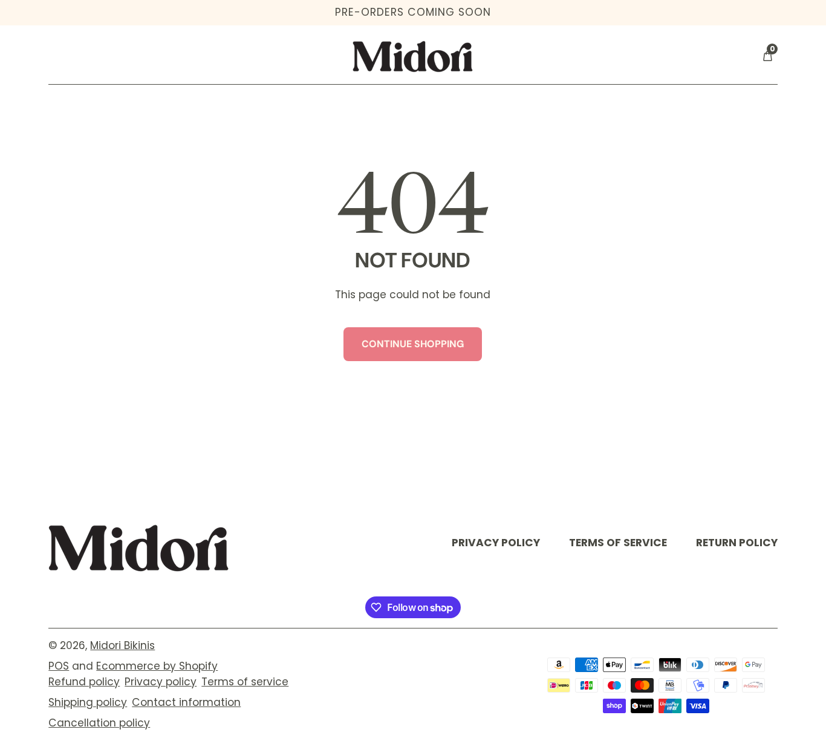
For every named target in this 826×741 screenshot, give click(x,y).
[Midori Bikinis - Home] (413, 56)
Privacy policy (161, 681)
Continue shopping (413, 344)
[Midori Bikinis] (139, 547)
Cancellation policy (99, 723)
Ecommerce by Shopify (157, 666)
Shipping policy (87, 702)
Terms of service (244, 681)
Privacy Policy (496, 542)
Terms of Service (618, 542)
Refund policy (84, 681)
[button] (767, 56)
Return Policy (737, 542)
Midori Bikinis (122, 645)
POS (58, 666)
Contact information (186, 702)
